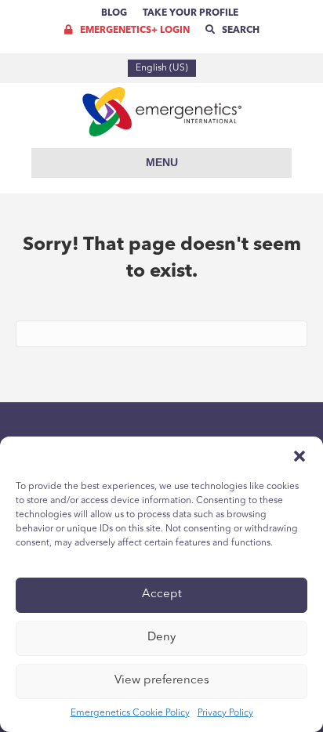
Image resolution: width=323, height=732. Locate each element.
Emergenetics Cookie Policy (130, 713)
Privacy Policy (225, 713)
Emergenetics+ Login (134, 30)
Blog (114, 13)
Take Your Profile (190, 13)
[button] (299, 456)
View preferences (161, 681)
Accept (162, 594)
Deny (161, 637)
